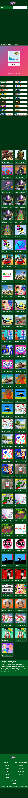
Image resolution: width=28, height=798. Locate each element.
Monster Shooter (20, 162)
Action (22, 98)
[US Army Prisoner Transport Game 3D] (20, 429)
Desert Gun (18, 386)
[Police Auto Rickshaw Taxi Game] (7, 354)
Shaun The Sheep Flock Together (12, 297)
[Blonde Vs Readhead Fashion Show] (7, 653)
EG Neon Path (19, 521)
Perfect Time (19, 252)
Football (8, 114)
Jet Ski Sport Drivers (21, 371)
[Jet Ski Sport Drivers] (20, 369)
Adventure (9, 90)
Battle (22, 90)
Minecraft (9, 102)
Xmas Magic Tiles (7, 580)
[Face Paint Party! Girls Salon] (20, 294)
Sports (22, 94)
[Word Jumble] (20, 443)
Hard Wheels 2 (19, 326)
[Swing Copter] (20, 399)
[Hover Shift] (7, 175)
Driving (8, 98)
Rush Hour (18, 476)
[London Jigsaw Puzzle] (7, 593)
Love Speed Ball (6, 550)
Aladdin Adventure (7, 610)
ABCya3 (7, 777)
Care (7, 106)
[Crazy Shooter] (20, 309)
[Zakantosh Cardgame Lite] (20, 189)
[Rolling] (7, 563)
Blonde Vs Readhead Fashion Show (12, 655)
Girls (7, 771)
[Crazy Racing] (7, 189)
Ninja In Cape (19, 177)
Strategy (22, 110)
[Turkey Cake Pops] (20, 458)
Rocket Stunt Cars (7, 267)
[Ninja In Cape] (20, 175)
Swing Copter (19, 401)
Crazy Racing (6, 192)
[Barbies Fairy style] (20, 593)
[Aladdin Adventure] (7, 608)
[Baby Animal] (7, 279)
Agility (8, 86)
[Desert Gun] (20, 384)
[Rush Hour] (20, 473)
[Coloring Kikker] (20, 488)
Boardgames (23, 114)
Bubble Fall (18, 222)
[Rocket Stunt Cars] (7, 264)
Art (7, 94)
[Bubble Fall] (20, 219)
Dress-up (22, 82)
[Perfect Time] (20, 249)
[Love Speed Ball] (7, 548)
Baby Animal (5, 282)
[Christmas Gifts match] (7, 623)
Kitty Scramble (6, 341)
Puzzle (22, 86)
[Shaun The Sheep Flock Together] (20, 279)
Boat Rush (5, 640)
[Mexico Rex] (7, 160)
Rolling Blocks (19, 237)
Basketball (23, 106)
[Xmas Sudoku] (20, 414)
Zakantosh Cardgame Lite (9, 207)
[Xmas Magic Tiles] (7, 578)
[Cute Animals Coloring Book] (20, 503)
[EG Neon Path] (20, 518)
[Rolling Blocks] (20, 234)
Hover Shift (5, 177)
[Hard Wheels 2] (20, 324)
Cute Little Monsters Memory (10, 371)
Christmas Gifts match (9, 625)
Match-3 (8, 110)
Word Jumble (19, 446)
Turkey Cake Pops (20, 461)
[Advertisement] (14, 25)
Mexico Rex (5, 162)
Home (2, 44)
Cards (7, 82)
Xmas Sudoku (19, 416)
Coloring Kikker (19, 491)
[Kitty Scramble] (7, 339)
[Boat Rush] (7, 638)
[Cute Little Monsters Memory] (20, 354)
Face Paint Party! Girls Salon (10, 311)
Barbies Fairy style (20, 595)
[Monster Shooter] (20, 160)
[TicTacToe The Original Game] (20, 533)
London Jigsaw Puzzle (8, 595)
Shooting (22, 102)
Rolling (4, 565)
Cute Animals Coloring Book (10, 521)
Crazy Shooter (19, 311)
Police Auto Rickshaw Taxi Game (12, 356)
